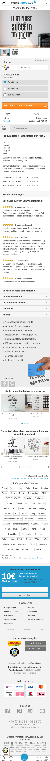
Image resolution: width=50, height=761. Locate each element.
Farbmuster (8, 615)
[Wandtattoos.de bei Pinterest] (19, 711)
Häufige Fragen (10, 608)
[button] (22, 423)
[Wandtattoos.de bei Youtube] (42, 711)
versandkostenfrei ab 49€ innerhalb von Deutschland (29, 478)
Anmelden (25, 595)
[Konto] (3, 759)
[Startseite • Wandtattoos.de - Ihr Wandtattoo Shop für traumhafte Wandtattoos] (23, 2)
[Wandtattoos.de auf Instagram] (30, 711)
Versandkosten (10, 619)
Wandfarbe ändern (41, 60)
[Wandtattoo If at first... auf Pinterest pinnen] (12, 383)
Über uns (30, 608)
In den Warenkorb (18, 105)
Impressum (8, 623)
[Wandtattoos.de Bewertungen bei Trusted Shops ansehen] (14, 656)
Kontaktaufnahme (11, 611)
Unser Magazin (36, 649)
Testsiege (31, 615)
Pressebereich (32, 611)
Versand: (6, 121)
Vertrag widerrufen (35, 619)
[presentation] (1, 467)
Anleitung (35, 643)
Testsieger (36, 663)
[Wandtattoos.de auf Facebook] (7, 711)
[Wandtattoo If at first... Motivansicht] (14, 52)
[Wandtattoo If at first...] (25, 29)
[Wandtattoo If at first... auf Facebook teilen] (4, 383)
